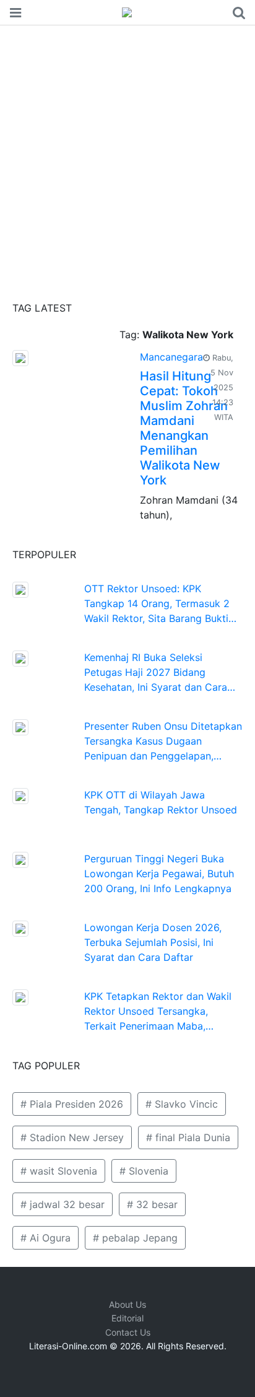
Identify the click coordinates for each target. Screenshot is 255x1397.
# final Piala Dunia (188, 1137)
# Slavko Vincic (181, 1104)
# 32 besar (152, 1204)
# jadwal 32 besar (62, 1204)
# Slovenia (143, 1171)
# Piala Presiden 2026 (71, 1104)
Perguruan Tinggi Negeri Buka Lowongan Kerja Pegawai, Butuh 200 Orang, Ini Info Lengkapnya (159, 873)
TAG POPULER (46, 1065)
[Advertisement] (127, 159)
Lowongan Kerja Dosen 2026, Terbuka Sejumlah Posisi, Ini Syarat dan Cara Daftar (153, 942)
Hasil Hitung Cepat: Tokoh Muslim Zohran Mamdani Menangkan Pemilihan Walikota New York (184, 428)
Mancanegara (171, 357)
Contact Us (127, 1332)
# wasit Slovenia (58, 1171)
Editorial (127, 1318)
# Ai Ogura (45, 1238)
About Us (127, 1304)
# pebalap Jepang (135, 1238)
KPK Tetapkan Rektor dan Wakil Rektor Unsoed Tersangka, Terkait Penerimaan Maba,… (157, 1011)
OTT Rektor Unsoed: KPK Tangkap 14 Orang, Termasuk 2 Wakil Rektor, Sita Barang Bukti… (160, 603)
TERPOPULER (44, 554)
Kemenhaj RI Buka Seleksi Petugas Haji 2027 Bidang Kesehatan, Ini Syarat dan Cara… (159, 672)
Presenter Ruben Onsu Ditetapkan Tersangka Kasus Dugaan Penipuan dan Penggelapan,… (163, 741)
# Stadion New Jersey (72, 1137)
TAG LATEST (42, 308)
